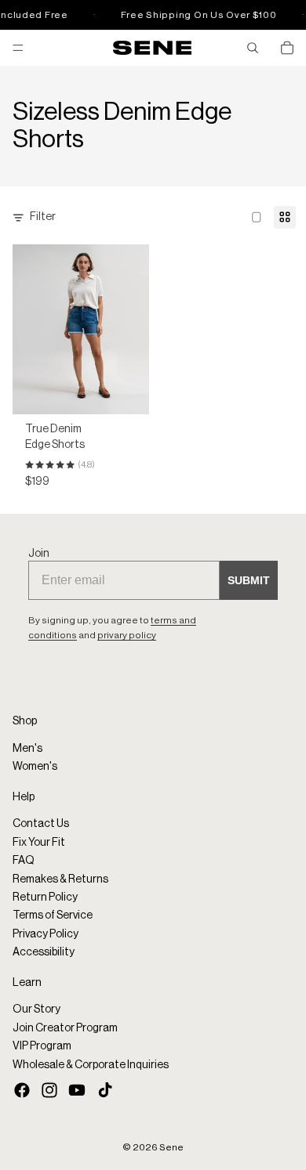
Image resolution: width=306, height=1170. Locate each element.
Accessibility (44, 952)
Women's (35, 766)
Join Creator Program (65, 1027)
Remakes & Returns (60, 878)
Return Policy (45, 897)
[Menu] (18, 48)
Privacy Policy (45, 934)
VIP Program (42, 1046)
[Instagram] (49, 1090)
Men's (27, 748)
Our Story (36, 1009)
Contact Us (41, 823)
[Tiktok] (105, 1090)
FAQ (24, 860)
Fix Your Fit (39, 842)
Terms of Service (53, 915)
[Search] (252, 48)
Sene (171, 1147)
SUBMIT (249, 580)
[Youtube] (76, 1090)
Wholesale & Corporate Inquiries (91, 1064)
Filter (43, 216)
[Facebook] (22, 1090)
